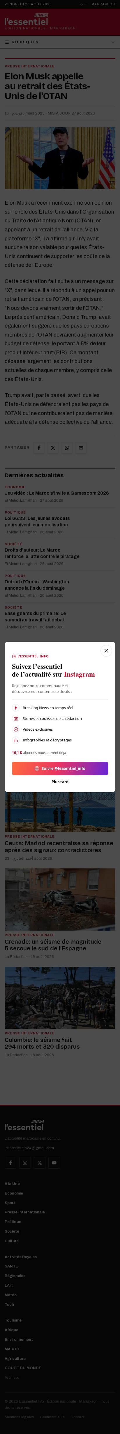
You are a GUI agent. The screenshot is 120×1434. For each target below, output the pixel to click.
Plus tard (60, 781)
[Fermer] (106, 651)
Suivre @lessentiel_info (63, 768)
